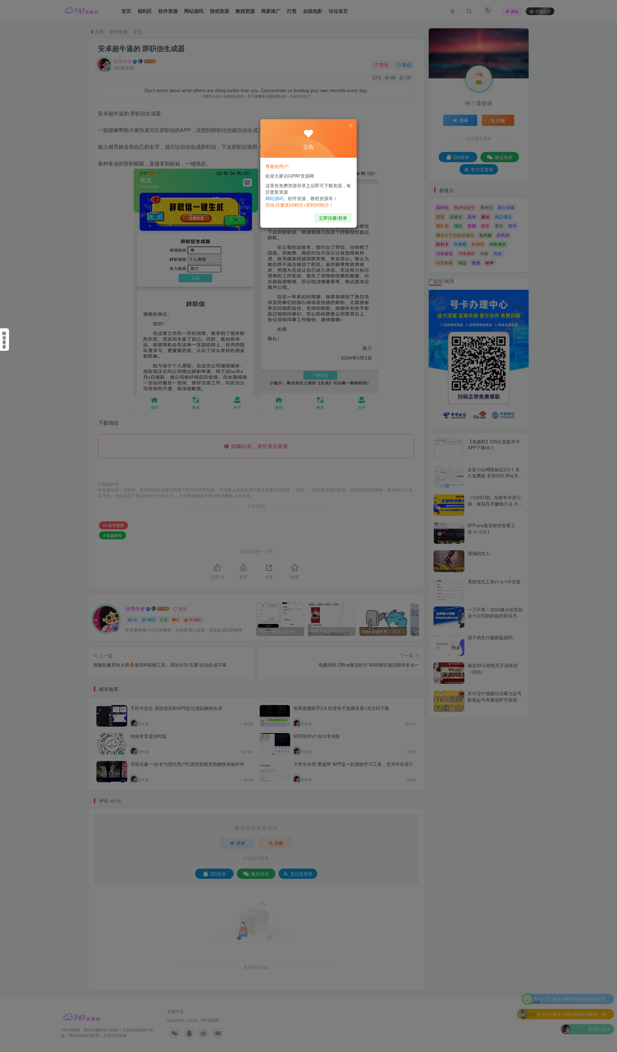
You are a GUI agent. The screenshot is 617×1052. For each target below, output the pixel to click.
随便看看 (4, 339)
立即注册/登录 (333, 218)
